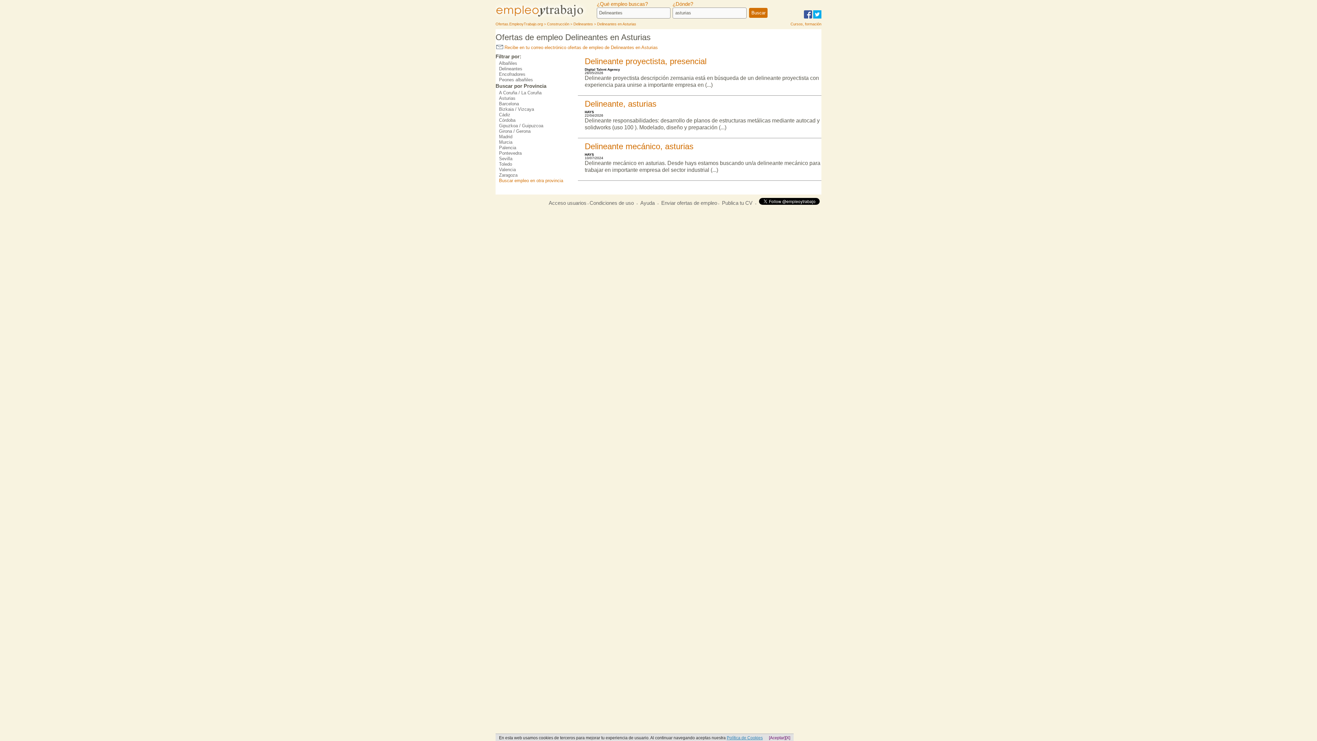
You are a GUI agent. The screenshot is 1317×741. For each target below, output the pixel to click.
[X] (787, 738)
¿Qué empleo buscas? (622, 4)
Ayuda (647, 203)
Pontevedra (510, 153)
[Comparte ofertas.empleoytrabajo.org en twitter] (817, 17)
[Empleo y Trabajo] (547, 16)
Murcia (505, 142)
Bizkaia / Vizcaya (516, 109)
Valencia (507, 169)
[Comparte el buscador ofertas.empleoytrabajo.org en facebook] (808, 17)
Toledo (505, 164)
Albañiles (508, 63)
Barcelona (509, 103)
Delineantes (510, 68)
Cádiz (504, 114)
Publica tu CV (737, 203)
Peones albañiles (516, 79)
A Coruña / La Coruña (520, 92)
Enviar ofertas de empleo (689, 203)
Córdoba (507, 120)
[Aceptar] (777, 738)
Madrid (505, 136)
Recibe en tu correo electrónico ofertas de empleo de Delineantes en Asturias (580, 47)
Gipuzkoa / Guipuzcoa (521, 125)
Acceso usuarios (567, 203)
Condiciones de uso (612, 203)
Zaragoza (508, 175)
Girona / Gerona (515, 131)
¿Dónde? (683, 4)
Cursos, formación (806, 24)
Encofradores (512, 74)
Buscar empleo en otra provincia (531, 180)
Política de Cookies (745, 738)
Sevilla (505, 158)
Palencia (507, 147)
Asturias (507, 98)
